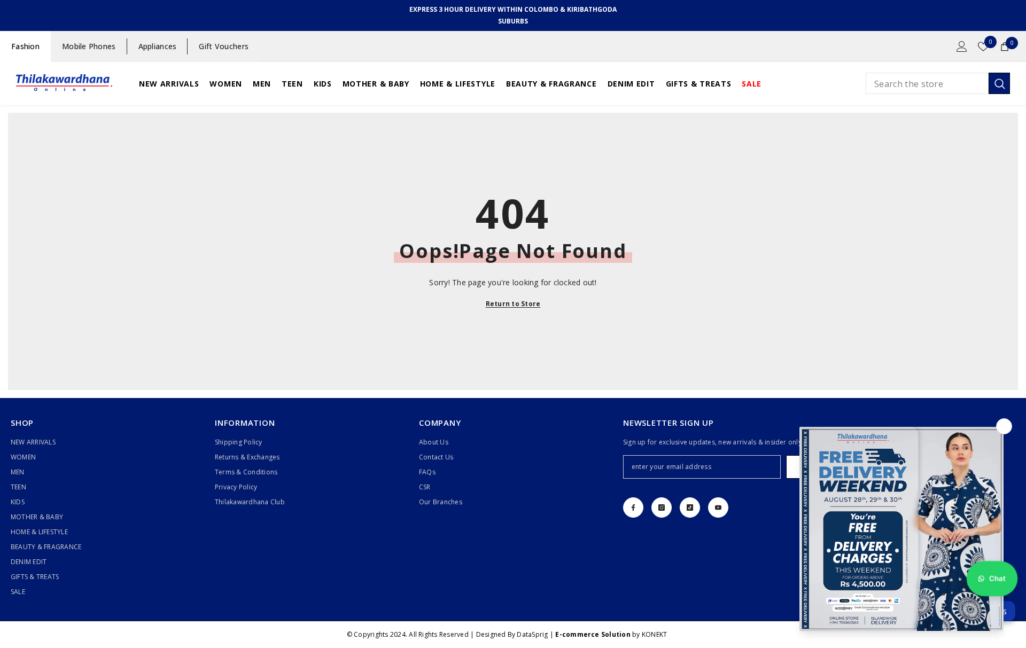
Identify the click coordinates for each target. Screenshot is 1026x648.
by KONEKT (611, 634)
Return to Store (513, 303)
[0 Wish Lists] (983, 46)
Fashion (25, 46)
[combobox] (927, 83)
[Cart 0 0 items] (1004, 46)
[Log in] (962, 46)
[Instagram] (661, 507)
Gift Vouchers (223, 46)
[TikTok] (690, 507)
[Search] (938, 83)
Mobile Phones (89, 46)
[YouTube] (718, 507)
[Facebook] (633, 507)
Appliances (157, 46)
